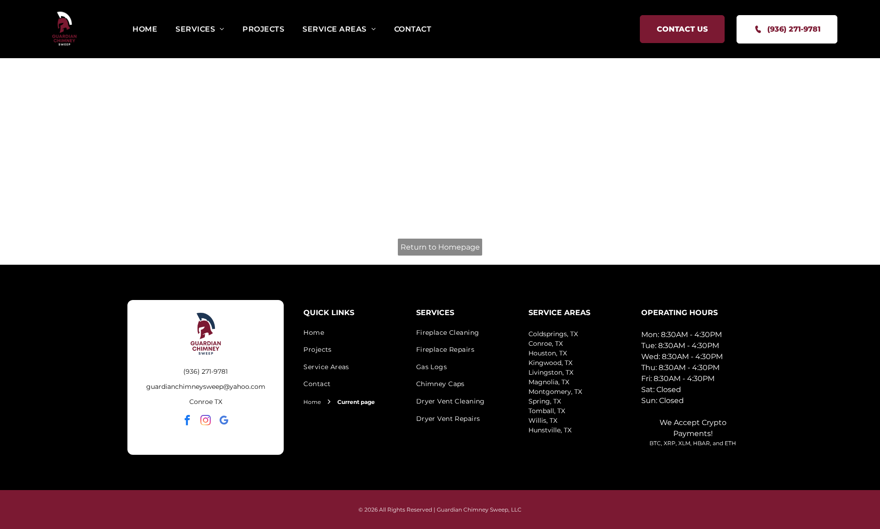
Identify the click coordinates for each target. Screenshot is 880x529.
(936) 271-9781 (205, 371)
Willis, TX (542, 420)
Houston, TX (547, 353)
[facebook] (187, 421)
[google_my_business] (224, 421)
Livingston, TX (550, 372)
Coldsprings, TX (553, 334)
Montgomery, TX (555, 391)
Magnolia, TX (548, 382)
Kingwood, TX (550, 363)
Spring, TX (544, 401)
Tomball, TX (546, 411)
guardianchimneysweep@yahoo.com (205, 386)
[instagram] (206, 421)
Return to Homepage (440, 247)
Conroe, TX (545, 343)
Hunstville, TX (550, 430)
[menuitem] (144, 29)
